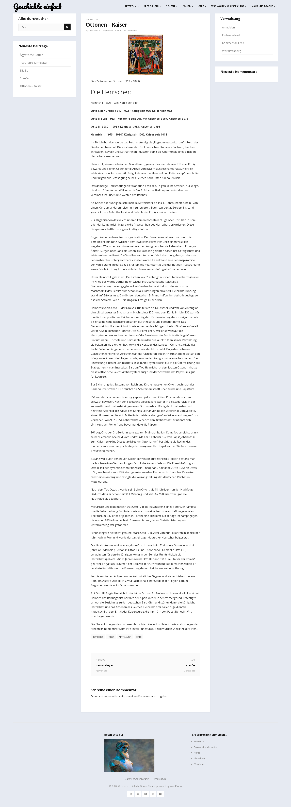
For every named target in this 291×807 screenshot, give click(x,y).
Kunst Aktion (94, 30)
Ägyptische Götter (31, 55)
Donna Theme (148, 786)
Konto (197, 752)
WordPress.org (231, 51)
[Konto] (146, 793)
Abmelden (199, 758)
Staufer (24, 78)
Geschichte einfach (37, 6)
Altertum (131, 6)
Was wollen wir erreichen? (228, 6)
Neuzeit (171, 6)
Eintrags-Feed (231, 35)
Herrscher (97, 637)
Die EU (24, 70)
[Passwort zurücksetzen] (138, 793)
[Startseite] (131, 793)
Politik (187, 6)
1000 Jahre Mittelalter (33, 62)
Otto (139, 637)
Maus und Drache (262, 6)
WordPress (176, 786)
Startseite (199, 741)
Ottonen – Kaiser (30, 86)
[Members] (160, 793)
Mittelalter (151, 6)
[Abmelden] (153, 793)
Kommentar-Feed (233, 43)
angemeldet (111, 696)
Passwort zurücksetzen (206, 747)
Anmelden (228, 27)
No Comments (130, 30)
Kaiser (111, 637)
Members (199, 764)
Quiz (201, 6)
